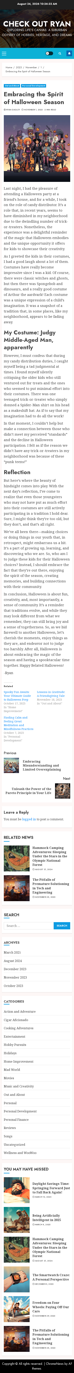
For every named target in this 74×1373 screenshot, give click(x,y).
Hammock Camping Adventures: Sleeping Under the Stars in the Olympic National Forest (49, 856)
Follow (69, 53)
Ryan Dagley (13, 109)
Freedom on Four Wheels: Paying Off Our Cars (50, 1307)
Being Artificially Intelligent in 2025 (46, 1217)
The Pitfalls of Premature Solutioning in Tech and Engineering (50, 886)
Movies (9, 1078)
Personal (10, 1103)
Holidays (10, 1053)
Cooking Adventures (18, 1028)
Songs (8, 1136)
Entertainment (14, 1036)
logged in (29, 819)
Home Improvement (18, 1061)
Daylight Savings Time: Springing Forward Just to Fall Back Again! (51, 1188)
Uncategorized (14, 1145)
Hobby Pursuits (15, 1045)
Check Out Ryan (37, 23)
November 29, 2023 (45, 1316)
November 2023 (15, 977)
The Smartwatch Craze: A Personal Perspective (51, 1277)
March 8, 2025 (42, 1224)
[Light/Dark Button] (49, 53)
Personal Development (33, 85)
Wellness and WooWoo (20, 1153)
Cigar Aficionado (16, 1020)
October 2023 (13, 986)
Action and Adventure (20, 1011)
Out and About (12, 85)
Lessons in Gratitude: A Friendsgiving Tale (51, 694)
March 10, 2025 (43, 1197)
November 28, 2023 (45, 897)
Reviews (10, 1128)
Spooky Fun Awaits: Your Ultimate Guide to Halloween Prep (17, 695)
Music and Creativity (19, 1086)
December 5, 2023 (44, 1284)
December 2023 (15, 969)
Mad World (12, 1070)
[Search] (60, 53)
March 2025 (12, 952)
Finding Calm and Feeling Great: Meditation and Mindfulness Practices (18, 723)
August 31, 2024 (44, 869)
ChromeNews (55, 1364)
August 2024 (13, 961)
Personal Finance (16, 1120)
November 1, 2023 (33, 109)
